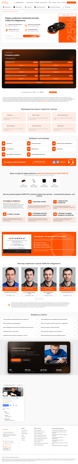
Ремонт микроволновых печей (40, 435)
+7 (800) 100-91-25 (19, 2)
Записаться (21, 65)
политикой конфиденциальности (20, 38)
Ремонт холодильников (38, 440)
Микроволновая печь (40, 7)
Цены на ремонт (43, 2)
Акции (49, 2)
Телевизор (29, 7)
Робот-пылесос (19, 7)
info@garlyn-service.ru (8, 446)
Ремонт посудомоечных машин (40, 436)
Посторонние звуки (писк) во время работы (49, 68)
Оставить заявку (16, 359)
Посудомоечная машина (55, 7)
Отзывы (59, 2)
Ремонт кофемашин (38, 430)
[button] (37, 299)
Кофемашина (7, 7)
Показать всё (39, 82)
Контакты (64, 2)
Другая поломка (53, 92)
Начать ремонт (71, 2)
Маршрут (6, 405)
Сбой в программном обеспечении (12, 68)
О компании (36, 2)
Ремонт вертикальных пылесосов (40, 438)
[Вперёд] (75, 7)
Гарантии (54, 2)
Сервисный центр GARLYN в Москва (59, 430)
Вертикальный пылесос (69, 7)
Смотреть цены (26, 359)
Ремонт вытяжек (37, 441)
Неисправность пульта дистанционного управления (16, 75)
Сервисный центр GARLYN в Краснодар (60, 445)
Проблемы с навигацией (45, 75)
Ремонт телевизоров (38, 433)
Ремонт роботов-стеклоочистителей (41, 443)
